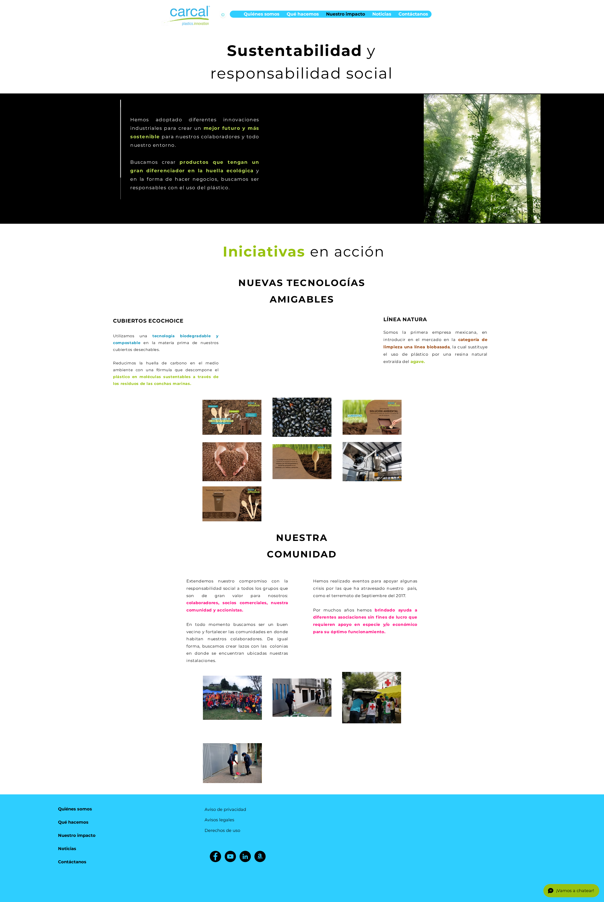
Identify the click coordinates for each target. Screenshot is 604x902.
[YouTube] (230, 856)
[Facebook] (215, 856)
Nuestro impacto (77, 835)
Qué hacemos (73, 822)
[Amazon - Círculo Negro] (260, 856)
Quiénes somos (75, 809)
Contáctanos (72, 861)
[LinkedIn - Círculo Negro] (245, 856)
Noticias (67, 848)
